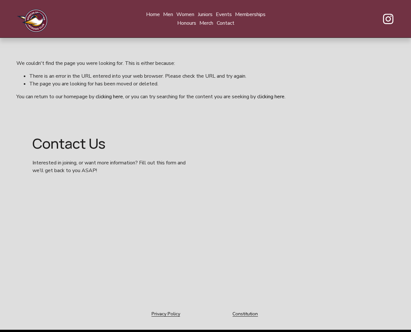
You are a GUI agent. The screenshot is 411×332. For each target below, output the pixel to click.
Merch (206, 23)
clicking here (109, 96)
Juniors (205, 14)
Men (168, 14)
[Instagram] (388, 19)
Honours (186, 23)
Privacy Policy (166, 313)
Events (224, 14)
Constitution (245, 313)
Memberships (250, 14)
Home (153, 14)
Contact (225, 23)
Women (185, 14)
